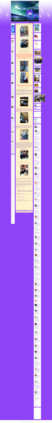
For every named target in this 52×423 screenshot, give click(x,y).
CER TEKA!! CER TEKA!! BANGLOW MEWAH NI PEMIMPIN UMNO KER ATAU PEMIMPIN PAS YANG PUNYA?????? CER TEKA (12, 85)
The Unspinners (36, 160)
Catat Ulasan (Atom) (25, 213)
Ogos (11, 160)
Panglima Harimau (36, 242)
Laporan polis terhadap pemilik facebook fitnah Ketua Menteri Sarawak (38, 261)
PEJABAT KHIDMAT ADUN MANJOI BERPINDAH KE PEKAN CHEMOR (12, 64)
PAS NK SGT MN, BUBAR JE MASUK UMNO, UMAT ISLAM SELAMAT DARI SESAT (38, 131)
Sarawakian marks (36, 259)
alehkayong (36, 374)
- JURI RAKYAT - (36, 265)
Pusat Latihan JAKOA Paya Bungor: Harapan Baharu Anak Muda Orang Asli (37, 137)
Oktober (12, 172)
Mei (11, 178)
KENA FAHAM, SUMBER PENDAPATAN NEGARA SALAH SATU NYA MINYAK (12, 52)
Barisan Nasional (36, 248)
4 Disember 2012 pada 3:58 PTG (22, 199)
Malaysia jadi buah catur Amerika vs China (38, 205)
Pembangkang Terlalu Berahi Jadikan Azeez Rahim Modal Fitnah (37, 211)
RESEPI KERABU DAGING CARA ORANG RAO (38, 345)
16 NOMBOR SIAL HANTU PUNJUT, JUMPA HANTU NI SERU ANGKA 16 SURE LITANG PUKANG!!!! (12, 108)
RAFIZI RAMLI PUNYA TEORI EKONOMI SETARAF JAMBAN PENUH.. (38, 339)
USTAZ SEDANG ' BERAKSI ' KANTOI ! (38, 289)
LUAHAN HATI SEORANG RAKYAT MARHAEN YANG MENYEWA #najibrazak (38, 311)
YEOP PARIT (36, 294)
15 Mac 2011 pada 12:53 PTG (22, 193)
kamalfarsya (36, 277)
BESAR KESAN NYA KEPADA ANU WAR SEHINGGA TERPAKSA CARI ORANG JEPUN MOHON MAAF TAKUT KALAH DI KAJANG (12, 144)
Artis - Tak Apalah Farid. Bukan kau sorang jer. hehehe (38, 332)
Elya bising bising (36, 215)
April (11, 177)
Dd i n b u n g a (14, 2)
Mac (11, 166)
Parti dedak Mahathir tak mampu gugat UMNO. (38, 272)
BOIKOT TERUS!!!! (38, 380)
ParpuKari (36, 166)
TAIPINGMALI (36, 141)
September (12, 171)
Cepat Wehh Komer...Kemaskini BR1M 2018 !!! (38, 223)
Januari (12, 164)
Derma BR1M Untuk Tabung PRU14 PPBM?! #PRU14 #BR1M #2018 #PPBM (38, 217)
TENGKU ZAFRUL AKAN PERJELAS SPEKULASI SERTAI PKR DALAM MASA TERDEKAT (37, 142)
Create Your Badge (12, 33)
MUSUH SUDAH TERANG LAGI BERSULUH (38, 317)
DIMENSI (35, 402)
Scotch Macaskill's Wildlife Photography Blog (37, 385)
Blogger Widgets (12, 37)
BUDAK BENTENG (36, 187)
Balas (17, 201)
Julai (11, 159)
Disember (12, 184)
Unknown (18, 193)
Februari (12, 165)
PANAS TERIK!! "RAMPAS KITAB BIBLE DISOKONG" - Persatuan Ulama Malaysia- (38, 369)
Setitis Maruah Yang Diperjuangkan (36, 282)
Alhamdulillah (38, 397)
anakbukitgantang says (37, 204)
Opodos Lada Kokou (37, 356)
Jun (11, 158)
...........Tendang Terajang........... (36, 331)
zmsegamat (36, 227)
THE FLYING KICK (36, 172)
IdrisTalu (35, 344)
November (12, 183)
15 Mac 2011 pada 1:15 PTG (22, 196)
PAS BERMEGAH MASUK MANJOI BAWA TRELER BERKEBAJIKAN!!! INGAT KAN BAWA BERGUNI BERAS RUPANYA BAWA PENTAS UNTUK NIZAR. (12, 120)
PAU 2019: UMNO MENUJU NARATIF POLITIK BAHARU (38, 182)
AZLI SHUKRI (36, 153)
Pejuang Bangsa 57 (36, 309)
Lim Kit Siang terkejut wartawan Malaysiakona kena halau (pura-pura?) (37, 233)
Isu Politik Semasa (36, 405)
